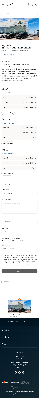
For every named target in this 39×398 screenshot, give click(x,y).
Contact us (19, 352)
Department (6, 189)
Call (5, 240)
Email (21, 240)
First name (5, 218)
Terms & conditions (21, 391)
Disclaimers (9, 391)
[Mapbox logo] (5, 281)
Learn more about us (15, 80)
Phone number (7, 245)
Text (13, 240)
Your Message (6, 199)
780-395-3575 (19, 358)
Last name (5, 228)
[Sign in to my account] (36, 4)
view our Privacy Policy (24, 265)
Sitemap (22, 394)
